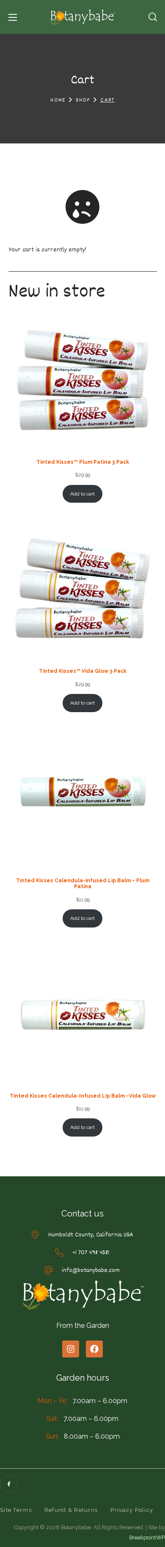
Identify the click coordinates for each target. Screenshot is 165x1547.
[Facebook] (94, 1349)
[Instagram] (70, 1349)
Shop (83, 100)
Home (58, 100)
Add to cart (82, 494)
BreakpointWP (147, 1537)
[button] (152, 17)
